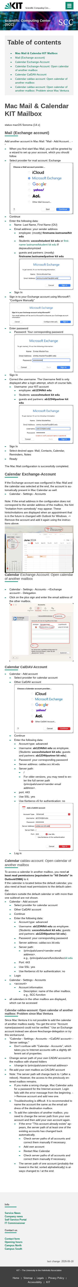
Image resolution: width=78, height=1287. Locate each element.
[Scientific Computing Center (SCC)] (66, 22)
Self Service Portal (16, 1219)
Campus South (13, 1249)
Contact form (12, 1239)
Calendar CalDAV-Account (30, 74)
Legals (40, 1278)
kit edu (69, 957)
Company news (14, 1216)
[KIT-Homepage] (14, 5)
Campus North (13, 1245)
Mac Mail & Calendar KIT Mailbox (36, 53)
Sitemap (28, 1278)
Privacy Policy (56, 1278)
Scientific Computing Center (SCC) (37, 8)
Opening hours (13, 1242)
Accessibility (35, 1282)
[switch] (55, 6)
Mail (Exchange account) (30, 57)
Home (16, 1278)
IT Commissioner (15, 1223)
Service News (12, 1213)
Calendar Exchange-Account (32, 61)
